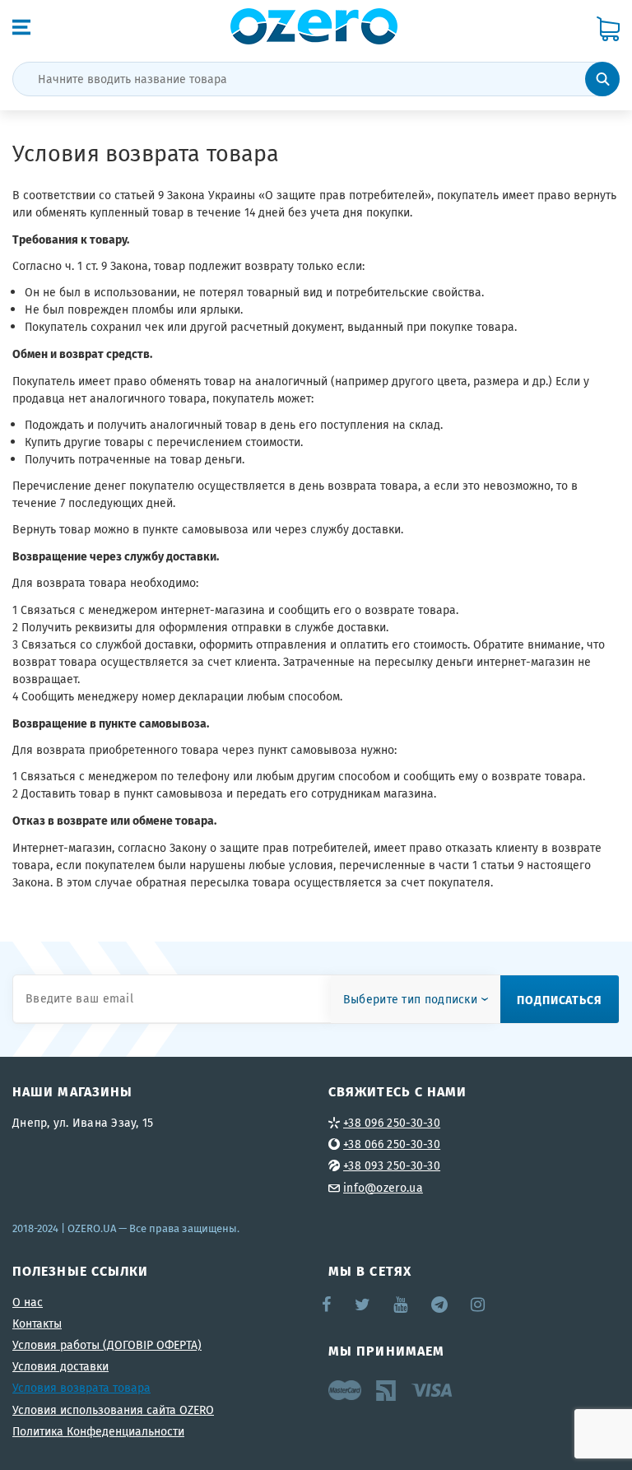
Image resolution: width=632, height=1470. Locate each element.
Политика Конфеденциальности (98, 1431)
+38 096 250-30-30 (391, 1122)
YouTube (401, 1304)
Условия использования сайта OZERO (113, 1410)
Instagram (479, 1304)
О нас (27, 1302)
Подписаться (559, 999)
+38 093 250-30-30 (391, 1165)
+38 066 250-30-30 (391, 1144)
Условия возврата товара (81, 1387)
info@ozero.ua (383, 1187)
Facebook (327, 1304)
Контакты (37, 1323)
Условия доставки (60, 1366)
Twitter (363, 1304)
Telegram (441, 1304)
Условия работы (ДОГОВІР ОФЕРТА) (107, 1345)
